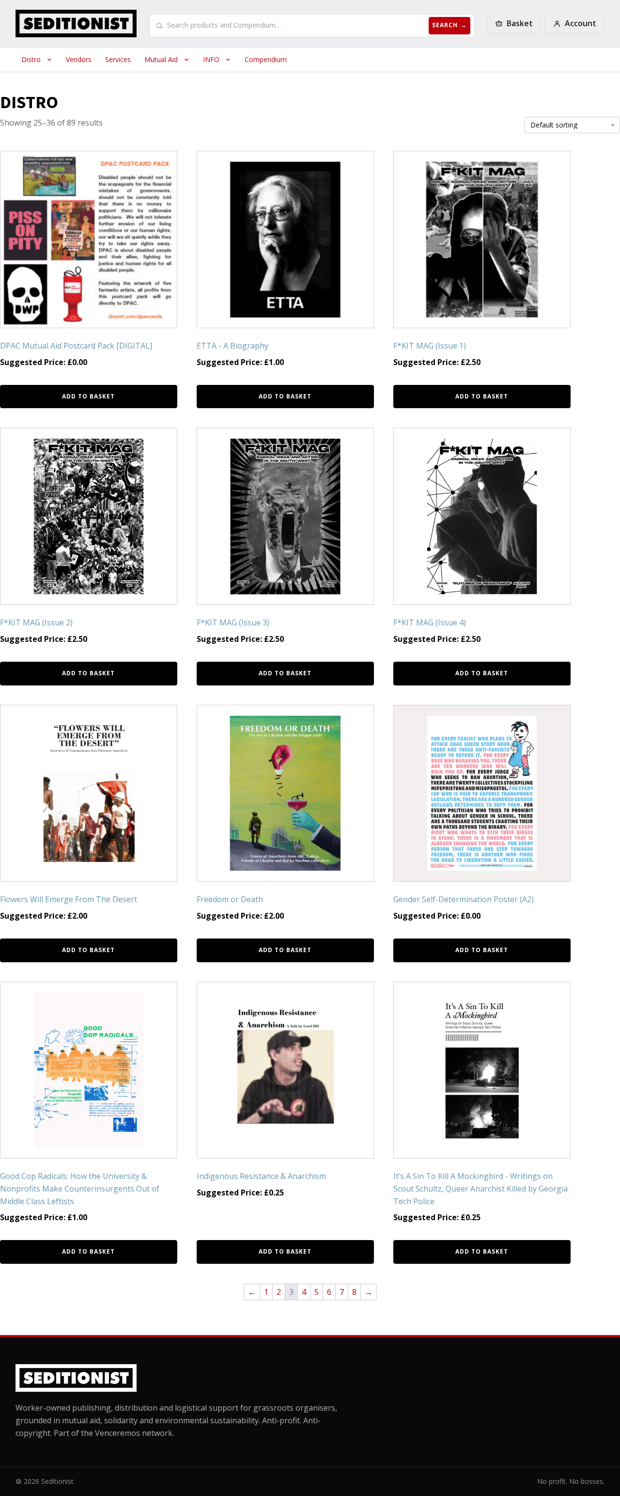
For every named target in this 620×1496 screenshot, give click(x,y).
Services (118, 59)
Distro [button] (31, 59)
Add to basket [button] (88, 396)
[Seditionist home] (76, 23)
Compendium (266, 59)
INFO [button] (211, 59)
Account (580, 23)
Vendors (79, 59)
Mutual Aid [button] (161, 59)
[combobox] (296, 25)
